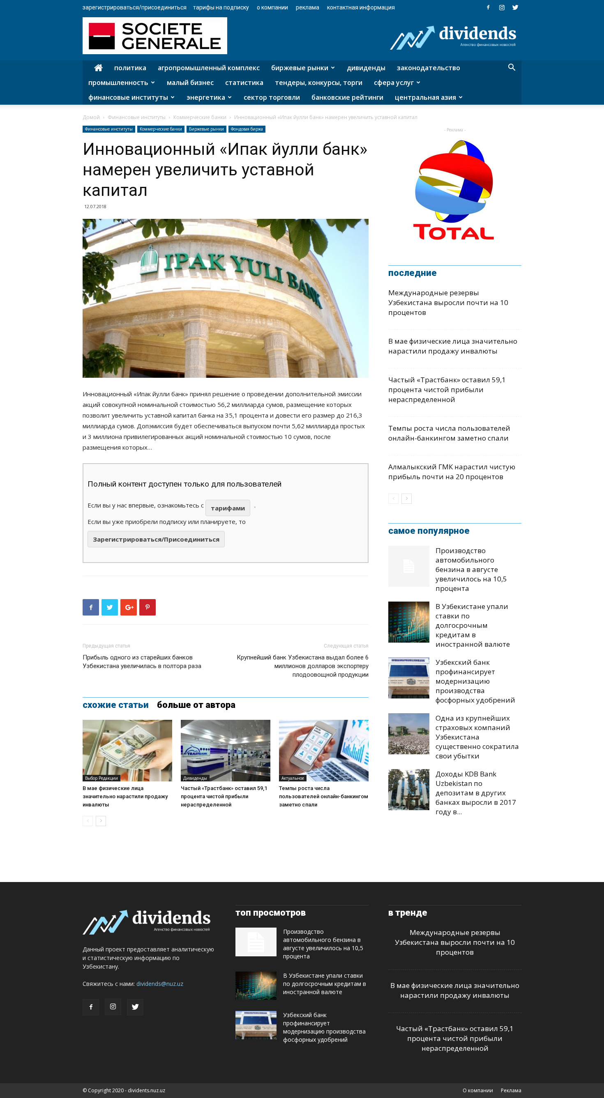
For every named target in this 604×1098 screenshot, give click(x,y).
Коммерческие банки (199, 117)
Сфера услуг (394, 82)
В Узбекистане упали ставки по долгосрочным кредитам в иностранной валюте (473, 625)
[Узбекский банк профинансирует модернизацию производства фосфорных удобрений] (408, 677)
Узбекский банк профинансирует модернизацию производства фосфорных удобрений (475, 681)
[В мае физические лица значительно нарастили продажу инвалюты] (127, 750)
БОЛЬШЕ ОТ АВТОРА (196, 705)
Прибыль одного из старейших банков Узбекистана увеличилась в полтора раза (142, 662)
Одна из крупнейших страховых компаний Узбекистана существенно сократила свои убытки (477, 736)
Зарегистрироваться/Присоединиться (135, 7)
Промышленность (118, 82)
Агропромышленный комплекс (209, 67)
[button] (511, 68)
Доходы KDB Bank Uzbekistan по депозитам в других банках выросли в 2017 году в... (476, 792)
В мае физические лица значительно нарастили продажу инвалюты (125, 796)
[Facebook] (488, 7)
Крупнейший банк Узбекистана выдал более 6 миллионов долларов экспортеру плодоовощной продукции (303, 666)
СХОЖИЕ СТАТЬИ (116, 705)
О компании (272, 7)
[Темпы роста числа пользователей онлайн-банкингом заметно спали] (324, 750)
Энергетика (206, 97)
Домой (91, 117)
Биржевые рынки (299, 67)
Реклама (307, 7)
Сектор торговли (272, 97)
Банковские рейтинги (347, 97)
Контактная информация (361, 7)
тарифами (228, 508)
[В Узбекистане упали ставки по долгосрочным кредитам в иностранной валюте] (408, 622)
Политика (130, 67)
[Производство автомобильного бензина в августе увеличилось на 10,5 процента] (408, 566)
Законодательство (428, 67)
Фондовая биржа (247, 129)
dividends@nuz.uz (159, 984)
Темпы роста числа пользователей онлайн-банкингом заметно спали (323, 796)
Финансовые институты (128, 97)
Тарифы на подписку (221, 7)
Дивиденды (366, 67)
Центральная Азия (425, 97)
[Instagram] (502, 7)
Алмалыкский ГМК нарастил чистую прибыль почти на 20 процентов (451, 471)
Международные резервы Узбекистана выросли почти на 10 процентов (448, 302)
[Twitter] (515, 7)
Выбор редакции (101, 778)
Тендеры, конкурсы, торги (318, 82)
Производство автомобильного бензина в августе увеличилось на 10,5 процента (471, 569)
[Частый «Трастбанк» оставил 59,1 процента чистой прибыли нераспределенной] (225, 750)
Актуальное (292, 778)
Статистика (244, 82)
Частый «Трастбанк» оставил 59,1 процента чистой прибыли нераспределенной (224, 796)
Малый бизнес (190, 82)
